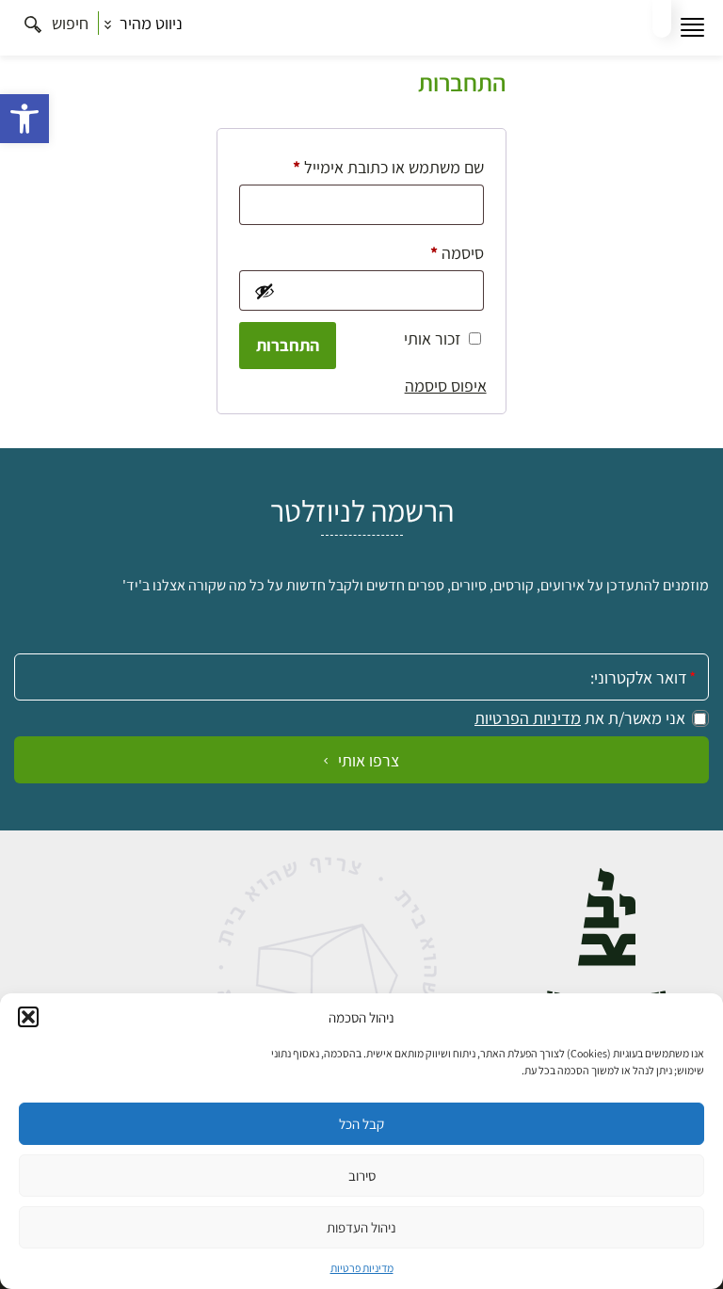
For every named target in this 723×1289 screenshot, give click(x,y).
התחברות (287, 345)
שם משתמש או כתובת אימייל (373, 166)
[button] (24, 118)
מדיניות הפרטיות (527, 718)
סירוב (362, 1175)
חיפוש (68, 23)
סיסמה (441, 252)
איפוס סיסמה (446, 385)
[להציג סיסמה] (263, 290)
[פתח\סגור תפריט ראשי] (692, 27)
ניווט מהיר (149, 23)
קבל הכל (361, 1124)
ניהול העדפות (361, 1227)
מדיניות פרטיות (362, 1268)
